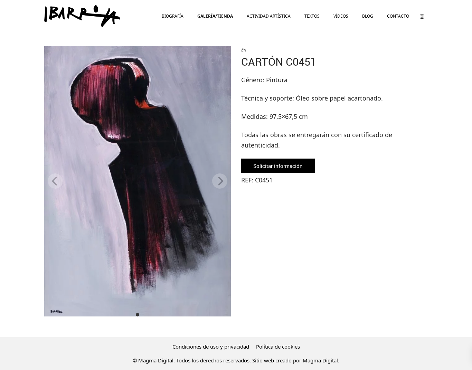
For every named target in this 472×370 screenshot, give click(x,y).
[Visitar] (422, 16)
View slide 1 (137, 314)
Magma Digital (320, 360)
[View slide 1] (137, 181)
